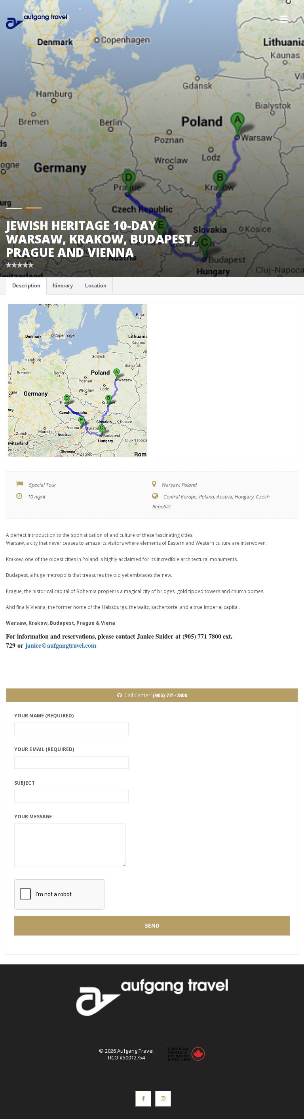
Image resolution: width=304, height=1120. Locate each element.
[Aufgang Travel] (36, 22)
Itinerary (63, 286)
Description (26, 286)
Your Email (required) (44, 749)
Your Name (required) (44, 715)
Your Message (33, 816)
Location (95, 286)
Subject (24, 783)
